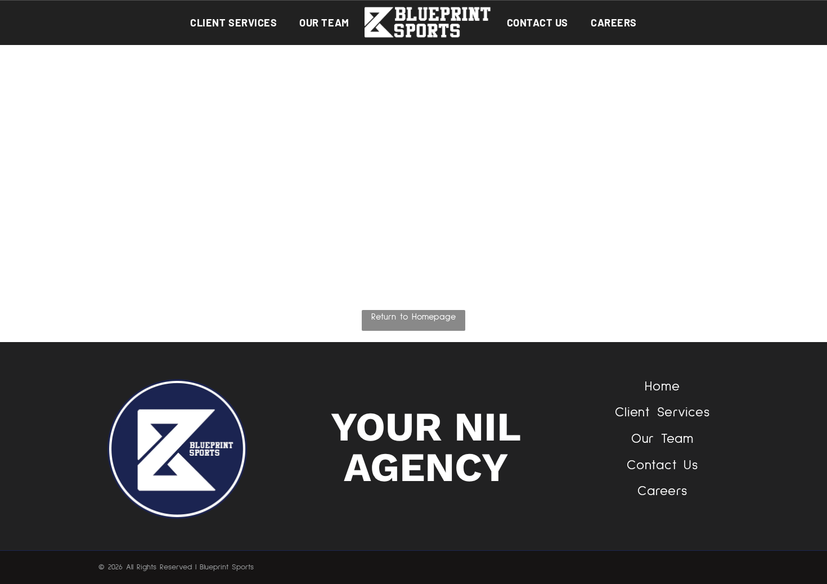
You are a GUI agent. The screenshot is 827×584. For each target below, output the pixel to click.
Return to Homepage (413, 316)
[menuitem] (233, 22)
